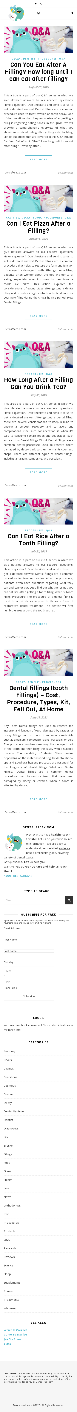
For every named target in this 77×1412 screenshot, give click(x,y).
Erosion (8, 1145)
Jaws (7, 1188)
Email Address (12, 928)
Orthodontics (12, 1205)
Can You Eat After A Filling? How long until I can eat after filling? (38, 72)
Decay (16, 58)
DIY (6, 1137)
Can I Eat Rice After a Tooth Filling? (38, 539)
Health (8, 1180)
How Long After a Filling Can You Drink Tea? (38, 383)
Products (10, 1231)
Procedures (47, 58)
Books (8, 1060)
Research (10, 1248)
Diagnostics (11, 1128)
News (7, 1197)
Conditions (10, 1077)
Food (37, 217)
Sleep (7, 1274)
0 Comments (65, 172)
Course (8, 1094)
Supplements (12, 1282)
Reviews (9, 1257)
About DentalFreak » (18, 875)
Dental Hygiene (14, 1111)
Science (8, 1265)
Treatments (11, 1299)
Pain (6, 1214)
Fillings (8, 1154)
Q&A (62, 58)
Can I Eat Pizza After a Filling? (39, 227)
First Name (10, 939)
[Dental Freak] (15, 13)
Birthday (8, 962)
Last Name (10, 950)
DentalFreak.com (15, 172)
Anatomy (9, 1051)
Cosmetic (10, 1085)
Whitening (10, 1308)
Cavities (12, 217)
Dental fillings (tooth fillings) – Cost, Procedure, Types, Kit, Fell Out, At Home (38, 698)
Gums (7, 1171)
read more (38, 159)
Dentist (29, 58)
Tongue (9, 1291)
